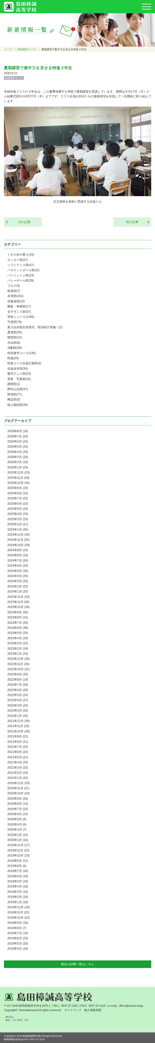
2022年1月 (17, 715)
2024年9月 (17, 550)
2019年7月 (17, 871)
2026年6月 (17, 441)
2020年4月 (16, 824)
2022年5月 (17, 695)
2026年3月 (17, 457)
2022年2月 (17, 710)
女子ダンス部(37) (19, 311)
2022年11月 (18, 664)
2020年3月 (16, 829)
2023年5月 (17, 632)
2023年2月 (17, 648)
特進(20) (13, 358)
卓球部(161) (15, 296)
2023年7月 (17, 622)
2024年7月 (17, 560)
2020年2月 (17, 834)
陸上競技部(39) (17, 404)
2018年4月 (17, 948)
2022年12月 (18, 658)
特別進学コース (26, 49)
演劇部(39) (14, 347)
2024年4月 (17, 576)
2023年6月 (17, 627)
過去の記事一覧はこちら (77, 964)
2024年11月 (18, 539)
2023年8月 (17, 617)
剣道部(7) (13, 290)
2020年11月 (18, 788)
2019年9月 (17, 860)
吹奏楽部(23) (16, 301)
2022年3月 (17, 705)
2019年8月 (16, 865)
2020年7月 (17, 809)
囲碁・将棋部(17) (19, 306)
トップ (8, 49)
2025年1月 (17, 529)
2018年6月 (17, 938)
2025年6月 (17, 503)
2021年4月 (17, 762)
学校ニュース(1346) (20, 316)
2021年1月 (17, 777)
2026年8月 (17, 431)
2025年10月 (18, 482)
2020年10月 (18, 793)
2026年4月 (17, 451)
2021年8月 (17, 741)
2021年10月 (18, 731)
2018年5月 (17, 943)
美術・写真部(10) (19, 379)
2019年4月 (17, 886)
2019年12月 (18, 845)
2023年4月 (17, 638)
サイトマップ (72, 1010)
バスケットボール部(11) (23, 270)
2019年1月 (17, 902)
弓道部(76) (14, 321)
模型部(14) (14, 337)
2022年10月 (18, 669)
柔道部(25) (14, 332)
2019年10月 (18, 855)
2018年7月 (17, 933)
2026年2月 (17, 462)
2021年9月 (17, 736)
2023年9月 (17, 612)
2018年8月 (16, 928)
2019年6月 (17, 876)
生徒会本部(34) (17, 368)
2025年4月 (17, 513)
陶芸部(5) (13, 399)
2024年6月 (17, 565)
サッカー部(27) (17, 260)
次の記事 (22, 222)
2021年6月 (17, 752)
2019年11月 (18, 850)
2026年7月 (17, 436)
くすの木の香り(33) (20, 254)
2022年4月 (17, 700)
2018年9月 (17, 922)
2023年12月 (18, 596)
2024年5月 (17, 571)
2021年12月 (18, 721)
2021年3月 (17, 767)
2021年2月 (17, 772)
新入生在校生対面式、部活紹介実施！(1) (34, 327)
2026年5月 (17, 446)
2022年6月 (17, 690)
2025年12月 (18, 472)
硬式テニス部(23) (19, 373)
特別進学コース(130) (21, 353)
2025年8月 (17, 493)
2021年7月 (17, 746)
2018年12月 (18, 907)
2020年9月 (17, 798)
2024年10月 (18, 545)
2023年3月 (17, 643)
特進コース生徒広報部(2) (24, 363)
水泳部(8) (13, 342)
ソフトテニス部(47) (20, 265)
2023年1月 (17, 653)
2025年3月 (17, 519)
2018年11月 (18, 912)
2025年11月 (18, 477)
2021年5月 (17, 757)
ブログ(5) (13, 285)
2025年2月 (17, 524)
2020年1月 (17, 840)
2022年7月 (17, 684)
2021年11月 (18, 726)
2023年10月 (18, 607)
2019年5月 (17, 881)
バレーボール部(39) (20, 280)
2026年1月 (17, 467)
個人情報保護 (92, 1010)
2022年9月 (17, 674)
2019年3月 (17, 891)
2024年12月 (18, 534)
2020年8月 (17, 803)
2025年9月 (17, 488)
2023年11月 (18, 602)
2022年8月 (17, 679)
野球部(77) (14, 394)
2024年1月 (17, 591)
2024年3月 (17, 581)
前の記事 (133, 222)
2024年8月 (17, 555)
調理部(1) (13, 384)
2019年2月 (17, 896)
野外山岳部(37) (17, 389)
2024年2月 (17, 586)
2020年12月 (18, 783)
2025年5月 (17, 508)
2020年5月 (16, 819)
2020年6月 (17, 814)
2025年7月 (17, 498)
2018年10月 (18, 917)
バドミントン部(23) (20, 275)
